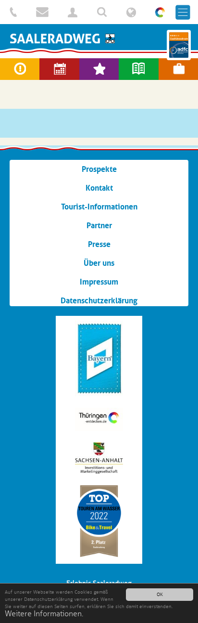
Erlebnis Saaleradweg (99, 38)
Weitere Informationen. (44, 614)
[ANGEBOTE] (178, 69)
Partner (99, 225)
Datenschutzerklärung (99, 300)
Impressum (99, 281)
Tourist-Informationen (99, 206)
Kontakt (99, 188)
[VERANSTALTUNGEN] (59, 69)
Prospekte (99, 169)
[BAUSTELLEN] (19, 69)
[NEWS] (138, 69)
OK (160, 594)
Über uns (99, 263)
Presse (99, 244)
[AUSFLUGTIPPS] (99, 69)
